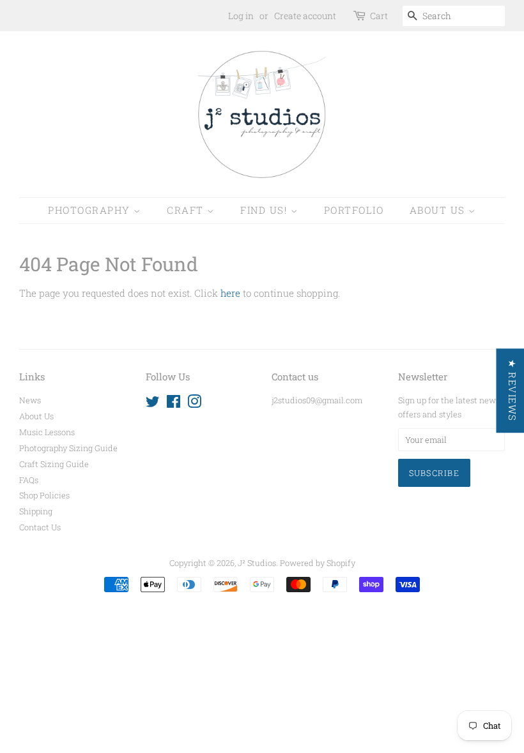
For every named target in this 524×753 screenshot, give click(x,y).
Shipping (35, 511)
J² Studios (257, 563)
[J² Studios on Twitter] (153, 404)
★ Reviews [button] (511, 390)
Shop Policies (44, 495)
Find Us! (265, 210)
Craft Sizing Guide (54, 464)
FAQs (28, 480)
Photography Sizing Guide (68, 448)
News (30, 400)
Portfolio (354, 210)
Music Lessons (47, 432)
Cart (379, 16)
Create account (305, 16)
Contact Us (40, 527)
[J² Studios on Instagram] (194, 404)
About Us (439, 210)
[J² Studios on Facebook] (173, 404)
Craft (187, 210)
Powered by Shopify (317, 563)
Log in (241, 16)
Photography (91, 210)
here (230, 293)
